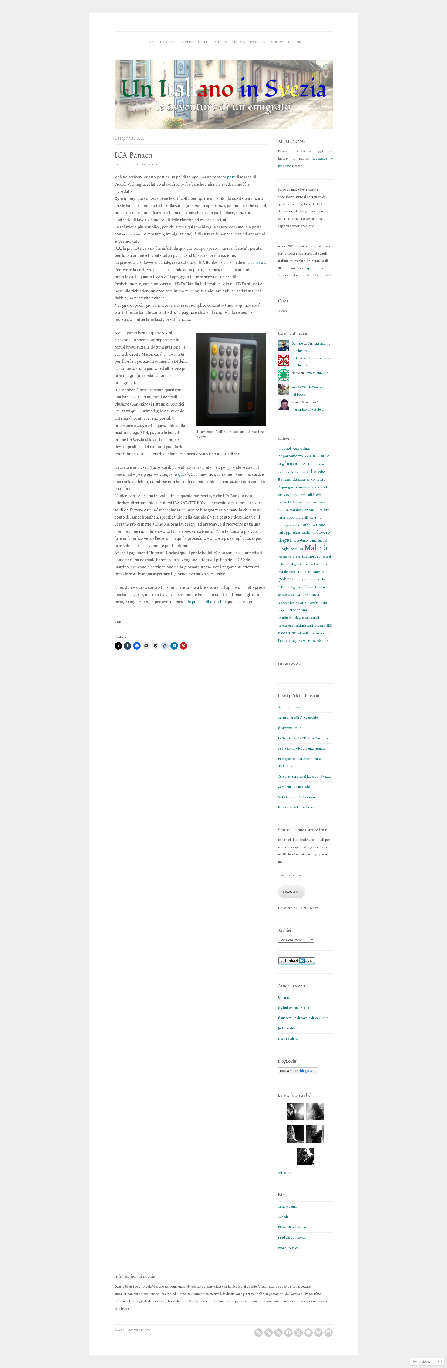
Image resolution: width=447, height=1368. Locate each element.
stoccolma (298, 610)
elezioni (323, 509)
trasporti (320, 625)
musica (322, 564)
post (231, 177)
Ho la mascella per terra (296, 807)
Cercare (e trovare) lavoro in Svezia (304, 776)
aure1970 (298, 387)
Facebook (220, 42)
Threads (238, 42)
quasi (182, 474)
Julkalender (286, 1028)
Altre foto (285, 1173)
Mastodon (257, 42)
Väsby (293, 641)
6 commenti (148, 164)
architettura (312, 456)
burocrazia (297, 464)
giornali (302, 517)
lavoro (323, 532)
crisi (319, 495)
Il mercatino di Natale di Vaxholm (303, 1018)
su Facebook (289, 663)
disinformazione (302, 510)
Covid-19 (290, 495)
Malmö (316, 547)
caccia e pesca (319, 464)
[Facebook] (288, 1332)
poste (311, 579)
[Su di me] (268, 1332)
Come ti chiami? (316, 373)
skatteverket (286, 603)
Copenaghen (286, 487)
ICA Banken (133, 155)
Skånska (313, 603)
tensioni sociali (304, 625)
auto (325, 455)
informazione (313, 525)
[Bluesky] (318, 1332)
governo (315, 518)
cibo (311, 471)
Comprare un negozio (294, 787)
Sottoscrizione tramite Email (303, 830)
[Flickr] (278, 1332)
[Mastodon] (308, 1332)
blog (281, 464)
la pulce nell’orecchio (207, 601)
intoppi (284, 532)
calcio (282, 472)
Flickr (203, 42)
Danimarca (301, 502)
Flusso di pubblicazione (295, 1227)
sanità (294, 594)
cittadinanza (301, 480)
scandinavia (310, 595)
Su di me (187, 42)
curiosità (284, 502)
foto (290, 517)
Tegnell (314, 618)
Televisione (285, 625)
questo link (315, 268)
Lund (313, 541)
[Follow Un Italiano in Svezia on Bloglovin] (298, 1073)
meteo (314, 556)
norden (294, 572)
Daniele (297, 343)
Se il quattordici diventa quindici (302, 749)
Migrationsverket (302, 564)
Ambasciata (301, 449)
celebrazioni (296, 472)
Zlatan (303, 641)
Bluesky (277, 42)
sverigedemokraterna (293, 618)
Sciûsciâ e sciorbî (291, 707)
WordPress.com (289, 1248)
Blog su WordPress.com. (133, 1330)
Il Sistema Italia (289, 728)
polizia (300, 579)
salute (282, 595)
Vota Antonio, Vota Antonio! (298, 797)
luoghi (322, 541)
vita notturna (306, 633)
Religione (294, 587)
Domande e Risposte (161, 42)
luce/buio (301, 541)
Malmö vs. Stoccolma (292, 557)
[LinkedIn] (328, 1332)
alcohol (284, 448)
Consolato (318, 480)
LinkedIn (294, 42)
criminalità (307, 495)
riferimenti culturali (315, 587)
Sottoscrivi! (291, 892)
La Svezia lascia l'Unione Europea (303, 738)
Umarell (284, 997)
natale (283, 572)
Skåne (300, 602)
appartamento (290, 456)
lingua (285, 540)
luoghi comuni (290, 549)
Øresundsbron (318, 641)
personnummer (312, 572)
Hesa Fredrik (288, 1039)
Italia (306, 533)
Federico (298, 358)
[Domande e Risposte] (258, 1332)
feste (281, 518)
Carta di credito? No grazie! (298, 718)
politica (286, 579)
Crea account (287, 1207)
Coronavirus (305, 487)
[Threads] (298, 1332)
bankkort (258, 262)
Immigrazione (289, 525)
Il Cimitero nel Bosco (293, 1008)
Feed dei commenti (292, 1238)
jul (313, 532)
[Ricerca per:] (300, 311)
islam (296, 533)
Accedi (283, 1217)
